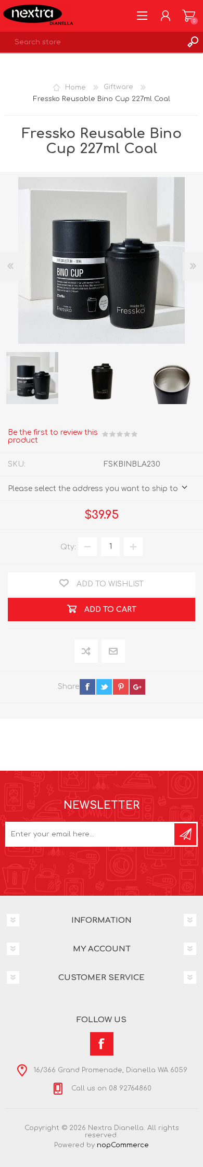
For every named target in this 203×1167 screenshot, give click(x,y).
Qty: (68, 546)
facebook (87, 687)
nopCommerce (123, 1145)
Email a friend (113, 652)
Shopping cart (188, 15)
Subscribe (185, 834)
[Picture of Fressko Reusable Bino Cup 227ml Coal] (32, 378)
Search (192, 42)
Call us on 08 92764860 (110, 1088)
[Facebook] (101, 1044)
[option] (102, 378)
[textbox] (91, 42)
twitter (104, 687)
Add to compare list (86, 652)
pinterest (121, 687)
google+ (137, 687)
